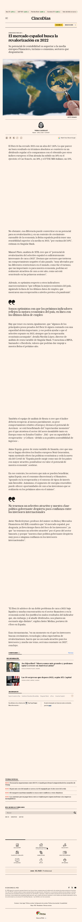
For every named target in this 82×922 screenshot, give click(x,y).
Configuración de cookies (41, 903)
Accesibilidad (63, 903)
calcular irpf (17, 847)
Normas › (71, 653)
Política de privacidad (54, 903)
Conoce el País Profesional (41, 871)
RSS (35, 905)
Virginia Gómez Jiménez (28, 680)
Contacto (16, 903)
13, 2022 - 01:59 (43, 132)
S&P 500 (20, 12)
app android (65, 862)
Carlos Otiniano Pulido (28, 668)
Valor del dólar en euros (69, 12)
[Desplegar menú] (6, 18)
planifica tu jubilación (17, 855)
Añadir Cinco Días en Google (68, 138)
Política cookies (30, 903)
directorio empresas (64, 855)
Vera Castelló (41, 130)
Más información (13, 705)
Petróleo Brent (35, 12)
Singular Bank (44, 696)
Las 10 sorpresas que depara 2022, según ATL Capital (47, 677)
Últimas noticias (11, 779)
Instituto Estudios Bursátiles (30, 696)
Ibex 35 (8, 12)
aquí (49, 705)
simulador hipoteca (41, 847)
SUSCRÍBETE (59, 25)
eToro (52, 696)
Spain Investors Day (15, 33)
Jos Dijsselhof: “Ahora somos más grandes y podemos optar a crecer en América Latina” (47, 665)
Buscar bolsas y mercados (15, 807)
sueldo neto (65, 847)
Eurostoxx (14, 817)
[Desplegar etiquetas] (72, 695)
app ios (41, 862)
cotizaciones (17, 862)
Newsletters (40, 905)
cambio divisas (41, 855)
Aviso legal (22, 903)
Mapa (31, 905)
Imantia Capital (59, 696)
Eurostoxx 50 (51, 12)
